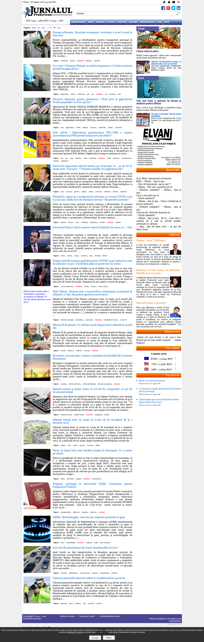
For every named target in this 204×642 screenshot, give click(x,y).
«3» (43, 27)
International (147, 22)
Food (159, 22)
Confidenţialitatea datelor (109, 616)
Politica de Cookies (75, 632)
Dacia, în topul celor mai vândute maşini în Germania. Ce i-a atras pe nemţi (92, 452)
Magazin (133, 22)
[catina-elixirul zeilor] (158, 48)
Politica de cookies (67, 616)
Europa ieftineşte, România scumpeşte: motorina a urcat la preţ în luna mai (92, 34)
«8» (54, 27)
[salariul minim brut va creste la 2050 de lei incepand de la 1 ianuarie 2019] (37, 444)
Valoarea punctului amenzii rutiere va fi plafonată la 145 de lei (89, 578)
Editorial (174, 234)
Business (100, 22)
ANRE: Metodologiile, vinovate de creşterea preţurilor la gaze (89, 517)
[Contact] (173, 2)
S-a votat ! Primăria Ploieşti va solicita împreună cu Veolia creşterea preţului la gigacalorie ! (92, 67)
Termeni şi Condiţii (87, 616)
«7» (50, 27)
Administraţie (78, 22)
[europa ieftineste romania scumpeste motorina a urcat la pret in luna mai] (37, 57)
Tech (166, 22)
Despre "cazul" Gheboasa (151, 240)
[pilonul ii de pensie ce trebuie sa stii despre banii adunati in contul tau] (37, 349)
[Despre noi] (169, 2)
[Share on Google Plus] (168, 9)
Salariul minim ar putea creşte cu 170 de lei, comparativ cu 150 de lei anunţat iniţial (92, 390)
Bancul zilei (173, 169)
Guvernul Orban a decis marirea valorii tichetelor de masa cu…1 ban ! (92, 229)
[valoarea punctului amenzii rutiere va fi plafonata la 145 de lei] (37, 602)
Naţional (122, 22)
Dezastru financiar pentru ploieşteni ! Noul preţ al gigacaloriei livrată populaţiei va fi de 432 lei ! (92, 101)
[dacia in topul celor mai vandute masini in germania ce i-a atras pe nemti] (37, 475)
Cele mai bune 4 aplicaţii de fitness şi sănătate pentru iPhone (158, 102)
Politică (111, 22)
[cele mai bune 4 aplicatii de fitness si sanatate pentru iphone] (158, 98)
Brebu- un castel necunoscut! (152, 381)
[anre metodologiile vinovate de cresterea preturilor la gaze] (37, 541)
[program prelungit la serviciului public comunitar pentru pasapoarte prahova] (37, 508)
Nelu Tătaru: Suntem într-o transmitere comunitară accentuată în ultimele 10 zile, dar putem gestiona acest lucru (92, 293)
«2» (38, 27)
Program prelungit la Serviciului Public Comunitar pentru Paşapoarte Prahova (92, 485)
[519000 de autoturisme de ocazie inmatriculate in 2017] (37, 572)
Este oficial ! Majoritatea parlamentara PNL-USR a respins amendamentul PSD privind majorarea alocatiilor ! (92, 134)
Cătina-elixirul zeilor (147, 51)
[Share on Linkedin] (178, 9)
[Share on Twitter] (173, 9)
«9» (59, 27)
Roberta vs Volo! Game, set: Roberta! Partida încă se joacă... (158, 272)
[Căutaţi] (177, 14)
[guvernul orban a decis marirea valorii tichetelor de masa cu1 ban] (37, 252)
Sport (90, 22)
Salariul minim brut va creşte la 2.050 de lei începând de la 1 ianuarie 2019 (92, 421)
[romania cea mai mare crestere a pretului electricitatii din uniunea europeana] (37, 380)
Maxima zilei (172, 331)
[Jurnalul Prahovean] (164, 2)
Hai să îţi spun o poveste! (151, 302)
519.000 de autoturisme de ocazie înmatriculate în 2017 (85, 547)
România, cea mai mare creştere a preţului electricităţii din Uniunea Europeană (92, 357)
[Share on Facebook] (163, 9)
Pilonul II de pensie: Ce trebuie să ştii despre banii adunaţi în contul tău (92, 326)
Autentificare (175, 621)
